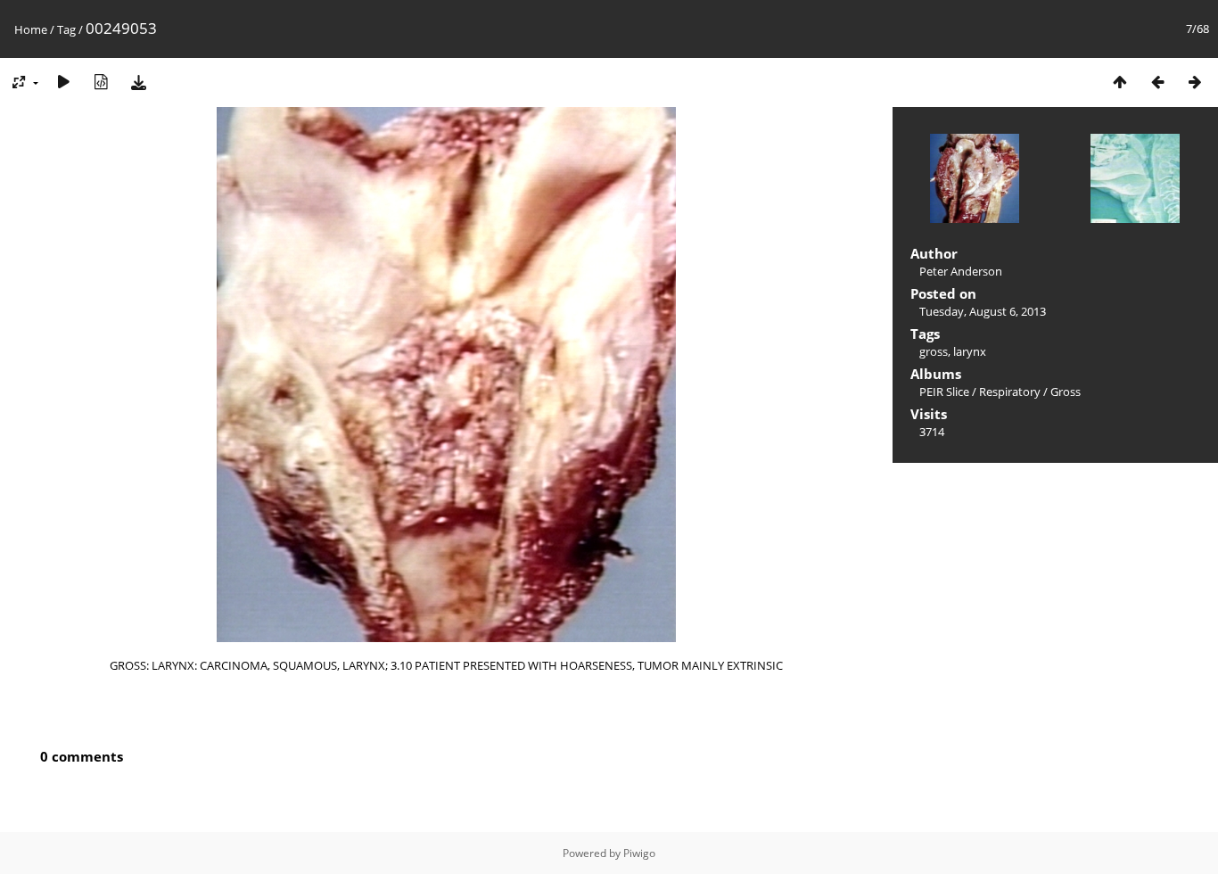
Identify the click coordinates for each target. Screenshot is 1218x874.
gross (933, 351)
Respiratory (1010, 391)
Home (30, 29)
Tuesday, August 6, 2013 (982, 311)
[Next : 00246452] (1195, 81)
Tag (66, 29)
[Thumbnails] (1120, 81)
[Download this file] (138, 81)
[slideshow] (63, 81)
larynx (969, 351)
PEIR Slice (944, 391)
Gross (1065, 391)
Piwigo (639, 853)
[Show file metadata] (100, 81)
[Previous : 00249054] (1157, 81)
